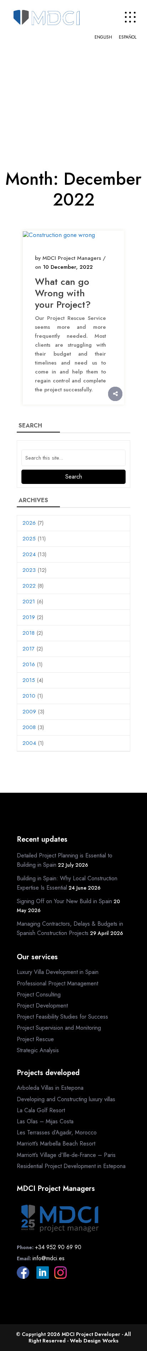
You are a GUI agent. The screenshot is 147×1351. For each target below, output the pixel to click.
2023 (29, 570)
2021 (28, 601)
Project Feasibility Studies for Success (62, 1017)
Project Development (42, 1005)
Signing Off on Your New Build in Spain (64, 901)
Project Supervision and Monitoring (59, 1028)
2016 (28, 664)
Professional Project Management (57, 983)
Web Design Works (94, 1341)
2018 (28, 633)
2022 (29, 586)
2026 (29, 523)
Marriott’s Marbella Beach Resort (56, 1143)
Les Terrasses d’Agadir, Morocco (57, 1132)
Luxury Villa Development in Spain (57, 972)
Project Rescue (35, 1039)
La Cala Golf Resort (41, 1110)
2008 (29, 727)
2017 (28, 649)
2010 (28, 696)
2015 (28, 680)
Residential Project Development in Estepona (71, 1166)
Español (127, 37)
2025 (29, 539)
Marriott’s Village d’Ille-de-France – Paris (66, 1155)
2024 (29, 554)
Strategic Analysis (38, 1050)
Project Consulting (39, 994)
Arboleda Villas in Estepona (50, 1088)
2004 (29, 743)
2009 (29, 712)
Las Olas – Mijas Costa (45, 1121)
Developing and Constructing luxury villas (66, 1099)
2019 (28, 617)
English (103, 37)
